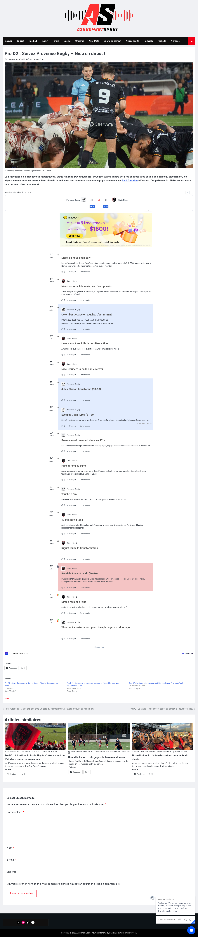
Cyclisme (79, 41)
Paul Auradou (130, 180)
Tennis (56, 41)
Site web (11, 871)
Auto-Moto (94, 41)
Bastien (112, 933)
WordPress (131, 933)
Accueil (8, 41)
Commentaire (15, 812)
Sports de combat (112, 41)
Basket (67, 41)
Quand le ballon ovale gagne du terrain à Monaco (96, 757)
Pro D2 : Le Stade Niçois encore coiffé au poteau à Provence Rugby (156, 683)
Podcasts (148, 41)
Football (33, 41)
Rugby (45, 41)
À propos (175, 41)
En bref (20, 41)
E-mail (11, 859)
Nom (10, 847)
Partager (72, 272)
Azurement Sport (37, 59)
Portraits (162, 41)
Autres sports (132, 41)
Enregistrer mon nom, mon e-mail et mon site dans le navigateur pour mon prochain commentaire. (64, 883)
